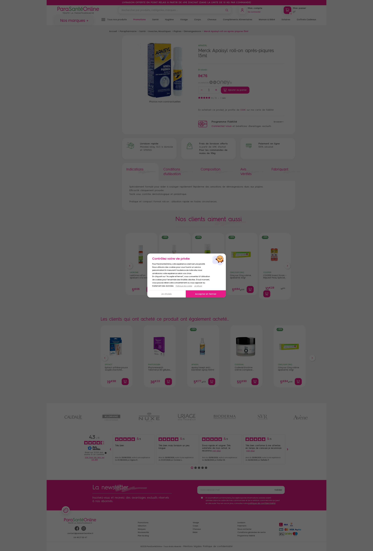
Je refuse (198, 286)
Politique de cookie (184, 286)
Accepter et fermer (205, 293)
